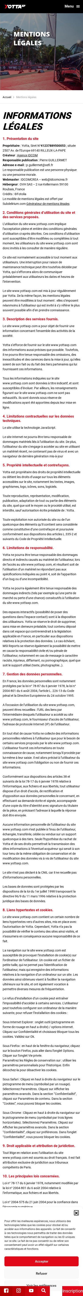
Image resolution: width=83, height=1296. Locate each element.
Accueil (7, 97)
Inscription (72, 1291)
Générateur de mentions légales (47, 203)
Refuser (41, 1274)
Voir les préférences (41, 1286)
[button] (76, 1212)
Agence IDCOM (27, 155)
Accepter (41, 1261)
